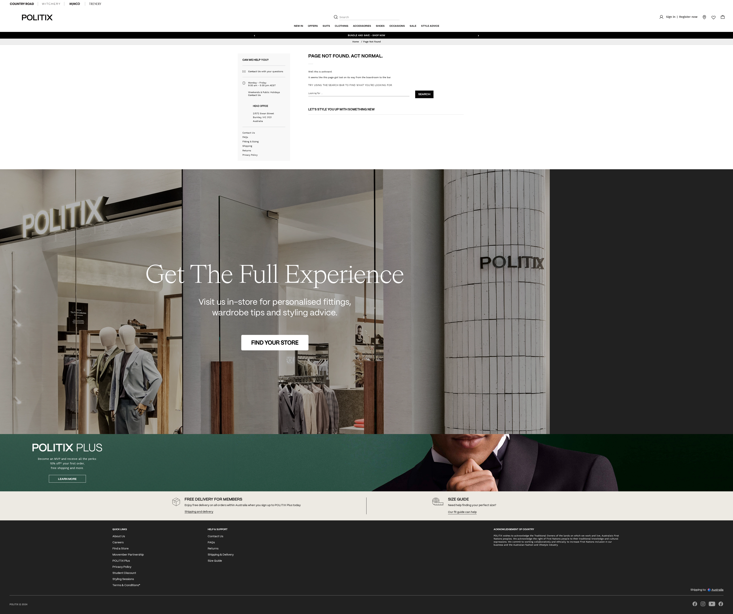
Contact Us (254, 71)
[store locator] (702, 17)
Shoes (380, 26)
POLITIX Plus (121, 561)
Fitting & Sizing (250, 141)
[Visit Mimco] (74, 4)
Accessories (362, 26)
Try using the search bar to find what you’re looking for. (350, 85)
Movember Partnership (128, 554)
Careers (118, 542)
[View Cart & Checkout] (722, 18)
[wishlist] (711, 17)
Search (424, 94)
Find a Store (120, 548)
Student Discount (124, 573)
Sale (413, 26)
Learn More (67, 479)
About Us (118, 536)
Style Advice (430, 26)
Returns (246, 150)
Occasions (397, 26)
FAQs (245, 137)
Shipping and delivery (199, 511)
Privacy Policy (250, 155)
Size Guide (215, 561)
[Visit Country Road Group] (22, 4)
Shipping (247, 146)
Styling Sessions (123, 579)
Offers (313, 26)
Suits (326, 26)
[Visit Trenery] (95, 4)
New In (298, 26)
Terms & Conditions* (126, 585)
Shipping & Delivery (221, 554)
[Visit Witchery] (51, 4)
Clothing (341, 26)
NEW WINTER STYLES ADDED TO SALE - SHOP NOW (366, 35)
